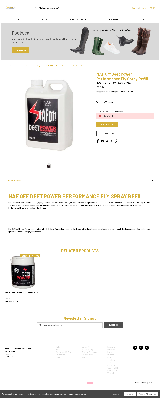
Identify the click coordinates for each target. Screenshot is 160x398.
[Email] (102, 141)
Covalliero (111, 360)
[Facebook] (97, 141)
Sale (144, 19)
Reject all (130, 394)
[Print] (107, 141)
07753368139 (12, 362)
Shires (110, 363)
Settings (117, 394)
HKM (109, 357)
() (153, 8)
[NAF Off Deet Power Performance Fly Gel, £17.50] (23, 272)
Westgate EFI (113, 368)
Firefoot (111, 355)
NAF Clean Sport (114, 371)
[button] (20, 50)
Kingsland (111, 347)
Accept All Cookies (147, 394)
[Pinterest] (116, 141)
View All (111, 373)
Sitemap (85, 357)
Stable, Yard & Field (78, 19)
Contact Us (86, 347)
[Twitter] (111, 141)
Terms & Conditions (89, 352)
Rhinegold (111, 365)
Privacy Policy (87, 355)
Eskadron (111, 350)
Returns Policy (87, 350)
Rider (16, 19)
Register (143, 8)
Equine (44, 19)
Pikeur (110, 352)
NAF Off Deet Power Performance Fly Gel (21, 294)
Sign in (134, 8)
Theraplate (114, 19)
